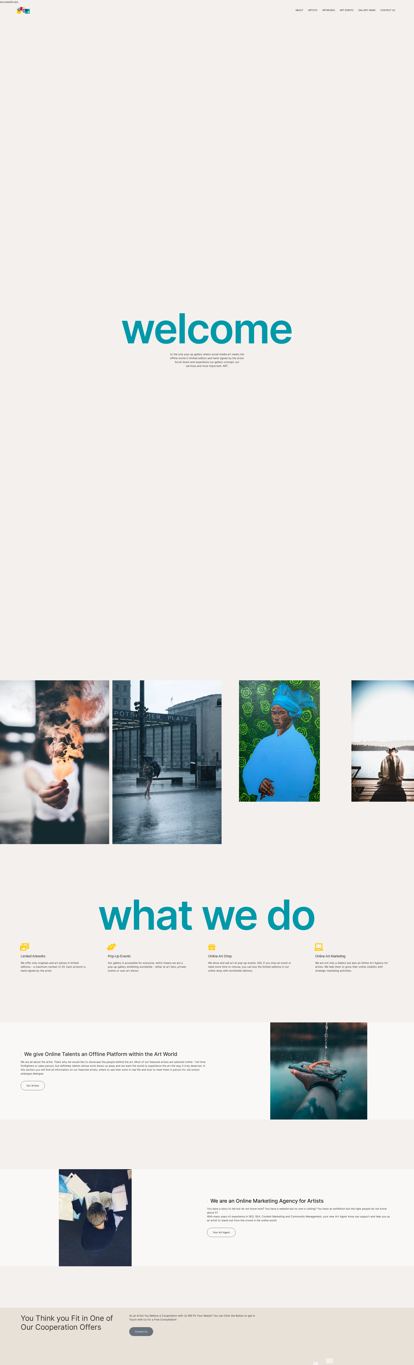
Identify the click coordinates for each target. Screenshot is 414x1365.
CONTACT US (387, 10)
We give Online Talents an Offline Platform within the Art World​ (100, 1054)
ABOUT (299, 10)
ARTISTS (312, 10)
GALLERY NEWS (367, 10)
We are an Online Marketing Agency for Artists (267, 1201)
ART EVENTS (347, 10)
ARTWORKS (328, 10)
